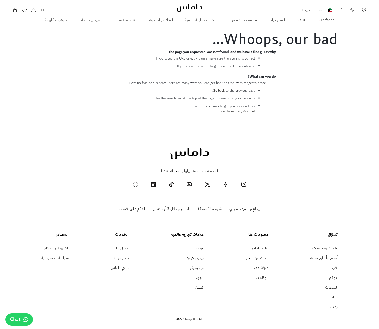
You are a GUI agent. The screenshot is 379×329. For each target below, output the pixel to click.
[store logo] (189, 8)
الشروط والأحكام (56, 248)
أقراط (334, 268)
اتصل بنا (122, 248)
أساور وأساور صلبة (324, 258)
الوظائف (262, 277)
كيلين (199, 287)
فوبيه (200, 248)
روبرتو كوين (195, 258)
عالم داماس (259, 248)
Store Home (225, 111)
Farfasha (327, 20)
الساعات (331, 287)
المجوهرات (277, 20)
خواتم (333, 277)
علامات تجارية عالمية (201, 20)
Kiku (302, 20)
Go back (219, 91)
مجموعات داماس (243, 20)
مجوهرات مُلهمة (57, 20)
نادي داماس (120, 268)
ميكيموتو (197, 268)
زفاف (334, 307)
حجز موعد (121, 258)
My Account (246, 111)
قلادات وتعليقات (325, 248)
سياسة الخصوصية (55, 258)
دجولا (200, 277)
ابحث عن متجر (257, 258)
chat (15, 319)
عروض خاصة (91, 20)
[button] (321, 10)
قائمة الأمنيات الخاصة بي (26, 10)
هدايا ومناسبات (125, 20)
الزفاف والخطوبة (161, 20)
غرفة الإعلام (260, 268)
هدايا (334, 297)
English (307, 10)
